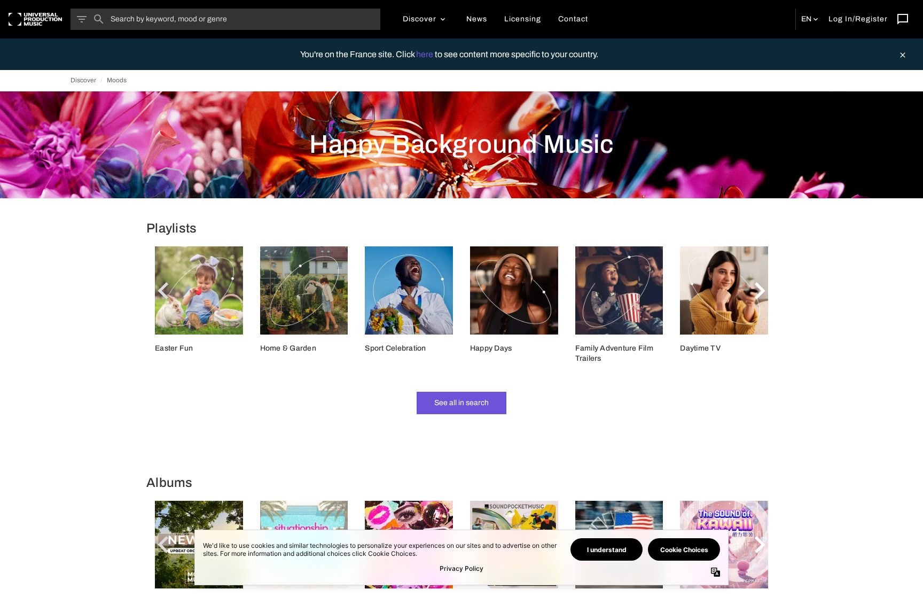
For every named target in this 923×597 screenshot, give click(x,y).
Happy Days (491, 348)
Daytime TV (700, 348)
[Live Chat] (902, 19)
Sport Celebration (395, 348)
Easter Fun (174, 348)
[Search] (98, 19)
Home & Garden (288, 348)
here (425, 54)
